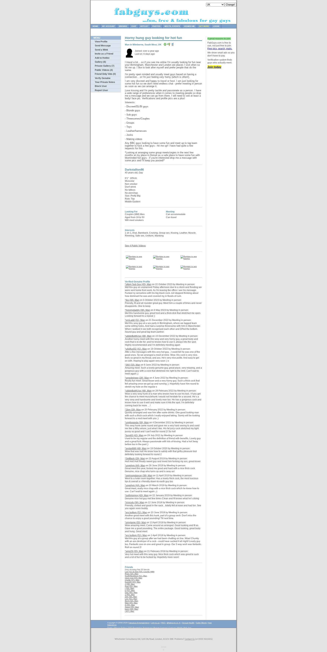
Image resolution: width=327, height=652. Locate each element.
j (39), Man (129, 588)
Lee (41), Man (131, 599)
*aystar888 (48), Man (135, 448)
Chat (133, 26)
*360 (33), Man (132, 364)
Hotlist (144, 26)
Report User (101, 90)
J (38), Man (130, 584)
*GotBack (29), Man (135, 458)
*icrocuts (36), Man (134, 502)
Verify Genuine (103, 78)
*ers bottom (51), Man (136, 512)
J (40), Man (130, 595)
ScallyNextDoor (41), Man (136, 576)
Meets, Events (172, 26)
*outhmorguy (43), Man (137, 495)
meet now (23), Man (133, 578)
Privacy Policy (120, 628)
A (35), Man (130, 605)
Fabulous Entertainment (138, 623)
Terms (109, 628)
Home (95, 26)
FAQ (163, 623)
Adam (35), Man (132, 607)
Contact (172, 628)
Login (216, 26)
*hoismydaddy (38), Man (137, 310)
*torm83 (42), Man (134, 435)
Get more (204, 26)
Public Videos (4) (104, 70)
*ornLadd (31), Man (135, 320)
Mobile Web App (184, 628)
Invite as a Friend (104, 53)
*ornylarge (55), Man (135, 522)
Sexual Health (188, 623)
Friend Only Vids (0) (105, 74)
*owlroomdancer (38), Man (138, 475)
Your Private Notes (105, 82)
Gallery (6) (100, 62)
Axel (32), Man (131, 586)
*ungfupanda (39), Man (137, 422)
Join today (214, 67)
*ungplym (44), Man (135, 465)
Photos (156, 26)
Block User (101, 86)
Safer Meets (201, 623)
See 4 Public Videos (135, 245)
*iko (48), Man (132, 300)
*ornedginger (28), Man (137, 378)
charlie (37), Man (132, 580)
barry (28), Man (131, 609)
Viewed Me (189, 26)
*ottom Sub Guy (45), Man (138, 284)
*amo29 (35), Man (134, 551)
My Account (108, 26)
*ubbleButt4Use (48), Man (138, 336)
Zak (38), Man (131, 597)
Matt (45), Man (131, 603)
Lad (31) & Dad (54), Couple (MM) (139, 572)
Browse (123, 26)
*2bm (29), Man (133, 409)
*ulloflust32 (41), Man (136, 349)
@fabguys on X (173, 623)
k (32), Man (130, 590)
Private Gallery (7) (104, 66)
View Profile (101, 41)
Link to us (155, 623)
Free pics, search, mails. (219, 48)
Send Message (103, 45)
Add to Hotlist (102, 58)
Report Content (160, 628)
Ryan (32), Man (131, 574)
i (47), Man (129, 611)
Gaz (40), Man (131, 592)
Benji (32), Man (131, 601)
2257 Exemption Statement (140, 628)
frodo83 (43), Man (133, 582)
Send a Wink (101, 49)
